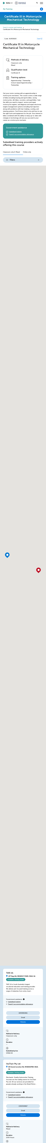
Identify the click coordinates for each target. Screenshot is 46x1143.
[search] (37, 3)
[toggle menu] (41, 3)
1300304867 (23, 1106)
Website (23, 1022)
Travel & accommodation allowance (21, 134)
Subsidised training (15, 132)
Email (23, 1017)
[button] (38, 570)
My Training (7, 9)
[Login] (41, 9)
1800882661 (23, 1013)
